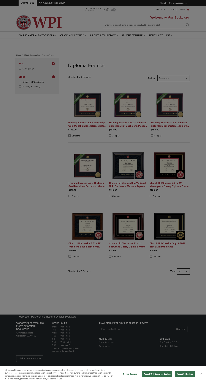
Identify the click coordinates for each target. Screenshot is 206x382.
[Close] (201, 373)
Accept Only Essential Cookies (157, 374)
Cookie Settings (130, 374)
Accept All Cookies (185, 374)
